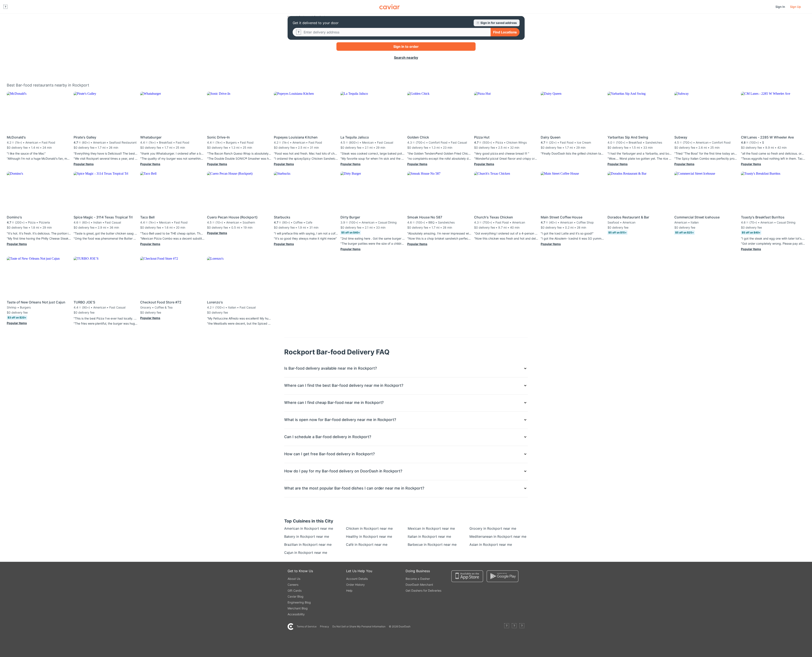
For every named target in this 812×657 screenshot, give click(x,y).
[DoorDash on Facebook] (506, 626)
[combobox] (395, 32)
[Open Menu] (5, 7)
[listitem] (294, 528)
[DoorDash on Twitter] (514, 626)
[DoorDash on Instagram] (521, 626)
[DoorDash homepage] (389, 6)
